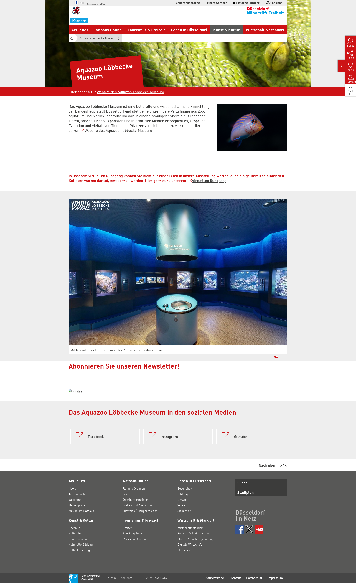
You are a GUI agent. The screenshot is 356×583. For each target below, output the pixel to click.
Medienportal (77, 505)
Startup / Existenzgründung (195, 539)
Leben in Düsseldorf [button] (189, 29)
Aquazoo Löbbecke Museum (98, 38)
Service (127, 494)
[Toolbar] (341, 66)
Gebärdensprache (188, 3)
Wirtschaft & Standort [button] (265, 29)
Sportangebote (132, 533)
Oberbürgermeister (135, 499)
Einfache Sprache (246, 3)
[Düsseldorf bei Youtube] (259, 529)
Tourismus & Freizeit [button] (146, 29)
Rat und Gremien (134, 488)
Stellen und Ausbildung (138, 505)
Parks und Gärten (134, 539)
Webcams (75, 499)
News (72, 488)
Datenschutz (254, 578)
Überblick (75, 528)
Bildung (182, 494)
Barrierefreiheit (215, 578)
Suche (242, 482)
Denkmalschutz (79, 539)
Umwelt (182, 499)
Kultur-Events (78, 533)
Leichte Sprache (216, 3)
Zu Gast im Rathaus (81, 511)
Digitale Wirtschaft (189, 544)
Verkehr (182, 505)
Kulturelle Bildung (81, 544)
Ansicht (277, 3)
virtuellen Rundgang (209, 180)
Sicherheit (184, 511)
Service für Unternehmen (193, 533)
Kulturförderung (79, 550)
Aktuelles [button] (79, 29)
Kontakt (236, 578)
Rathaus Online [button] (108, 29)
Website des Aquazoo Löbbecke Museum (130, 92)
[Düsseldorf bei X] (249, 529)
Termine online (78, 494)
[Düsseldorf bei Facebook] (239, 529)
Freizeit (127, 528)
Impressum (275, 578)
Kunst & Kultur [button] (226, 29)
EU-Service (184, 550)
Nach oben (267, 465)
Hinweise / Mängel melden (140, 511)
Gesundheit (184, 488)
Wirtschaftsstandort (190, 528)
